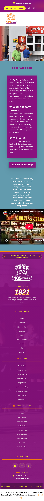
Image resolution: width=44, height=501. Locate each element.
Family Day (22, 366)
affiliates (42, 488)
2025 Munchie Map (22, 165)
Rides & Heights (22, 340)
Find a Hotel (22, 426)
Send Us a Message (23, 3)
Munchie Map (22, 327)
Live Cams (22, 443)
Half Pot (22, 323)
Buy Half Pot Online (15, 8)
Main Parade (22, 400)
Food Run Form (22, 430)
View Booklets (22, 439)
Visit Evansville (22, 434)
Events (22, 335)
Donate (22, 413)
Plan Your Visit (22, 422)
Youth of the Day (22, 387)
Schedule (22, 331)
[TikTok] (38, 8)
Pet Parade (22, 395)
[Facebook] (29, 8)
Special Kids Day (22, 374)
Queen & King (22, 379)
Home (22, 319)
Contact (22, 352)
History (22, 344)
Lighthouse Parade (22, 391)
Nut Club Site (22, 447)
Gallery (22, 348)
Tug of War (22, 383)
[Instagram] (34, 8)
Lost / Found (22, 418)
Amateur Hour (22, 370)
